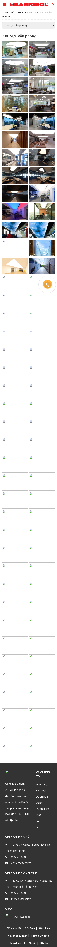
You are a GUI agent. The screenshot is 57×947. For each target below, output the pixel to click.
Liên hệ (40, 826)
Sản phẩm (41, 790)
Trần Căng (29, 928)
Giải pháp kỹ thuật (17, 935)
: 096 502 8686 (22, 916)
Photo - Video (25, 12)
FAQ (38, 820)
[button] (53, 4)
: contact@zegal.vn (20, 862)
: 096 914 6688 (18, 856)
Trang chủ (8, 12)
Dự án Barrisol (17, 943)
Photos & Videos (40, 935)
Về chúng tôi (14, 928)
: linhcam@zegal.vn (20, 898)
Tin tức (32, 943)
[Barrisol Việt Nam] (29, 4)
